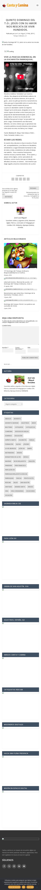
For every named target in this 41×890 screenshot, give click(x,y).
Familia (31, 440)
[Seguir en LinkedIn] (19, 866)
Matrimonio (9, 453)
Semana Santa (20, 487)
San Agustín (24, 482)
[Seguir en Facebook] (4, 866)
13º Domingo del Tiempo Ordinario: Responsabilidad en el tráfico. (16, 272)
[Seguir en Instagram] (14, 866)
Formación (9, 444)
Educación (18, 436)
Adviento (17, 419)
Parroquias (9, 478)
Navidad (8, 461)
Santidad (8, 487)
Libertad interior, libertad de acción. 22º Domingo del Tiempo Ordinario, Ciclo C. (18, 283)
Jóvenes (26, 444)
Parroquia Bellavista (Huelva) (16, 474)
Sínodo (30, 487)
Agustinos (25, 423)
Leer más (30, 887)
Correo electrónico (19, 348)
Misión (19, 453)
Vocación (8, 495)
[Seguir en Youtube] (24, 866)
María (29, 448)
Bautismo (8, 427)
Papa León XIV (10, 470)
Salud (15, 482)
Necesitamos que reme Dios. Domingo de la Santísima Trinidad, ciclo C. (19, 294)
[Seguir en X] (9, 866)
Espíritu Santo (10, 440)
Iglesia (18, 444)
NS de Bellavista (20, 461)
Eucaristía (22, 440)
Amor (34, 423)
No (24, 887)
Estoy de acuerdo (14, 887)
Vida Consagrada (17, 491)
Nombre (5, 347)
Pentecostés (29, 478)
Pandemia (8, 465)
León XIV (22, 448)
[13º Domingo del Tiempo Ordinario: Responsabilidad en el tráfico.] (20, 255)
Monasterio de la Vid (13, 457)
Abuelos (8, 419)
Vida (6, 491)
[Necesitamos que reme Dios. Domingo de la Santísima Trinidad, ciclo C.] (20, 289)
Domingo (8, 436)
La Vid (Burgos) (10, 448)
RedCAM (8, 482)
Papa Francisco (20, 465)
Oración (32, 461)
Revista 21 (12, 133)
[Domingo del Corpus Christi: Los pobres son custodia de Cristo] (20, 300)
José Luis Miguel (20, 33)
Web (29, 347)
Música (26, 457)
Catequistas (30, 427)
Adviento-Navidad (11, 423)
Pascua (18, 478)
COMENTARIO (6, 325)
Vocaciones (30, 491)
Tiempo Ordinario (18, 36)
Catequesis (19, 427)
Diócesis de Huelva (22, 431)
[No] (38, 884)
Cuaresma (8, 431)
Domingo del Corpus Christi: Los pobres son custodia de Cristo (19, 305)
